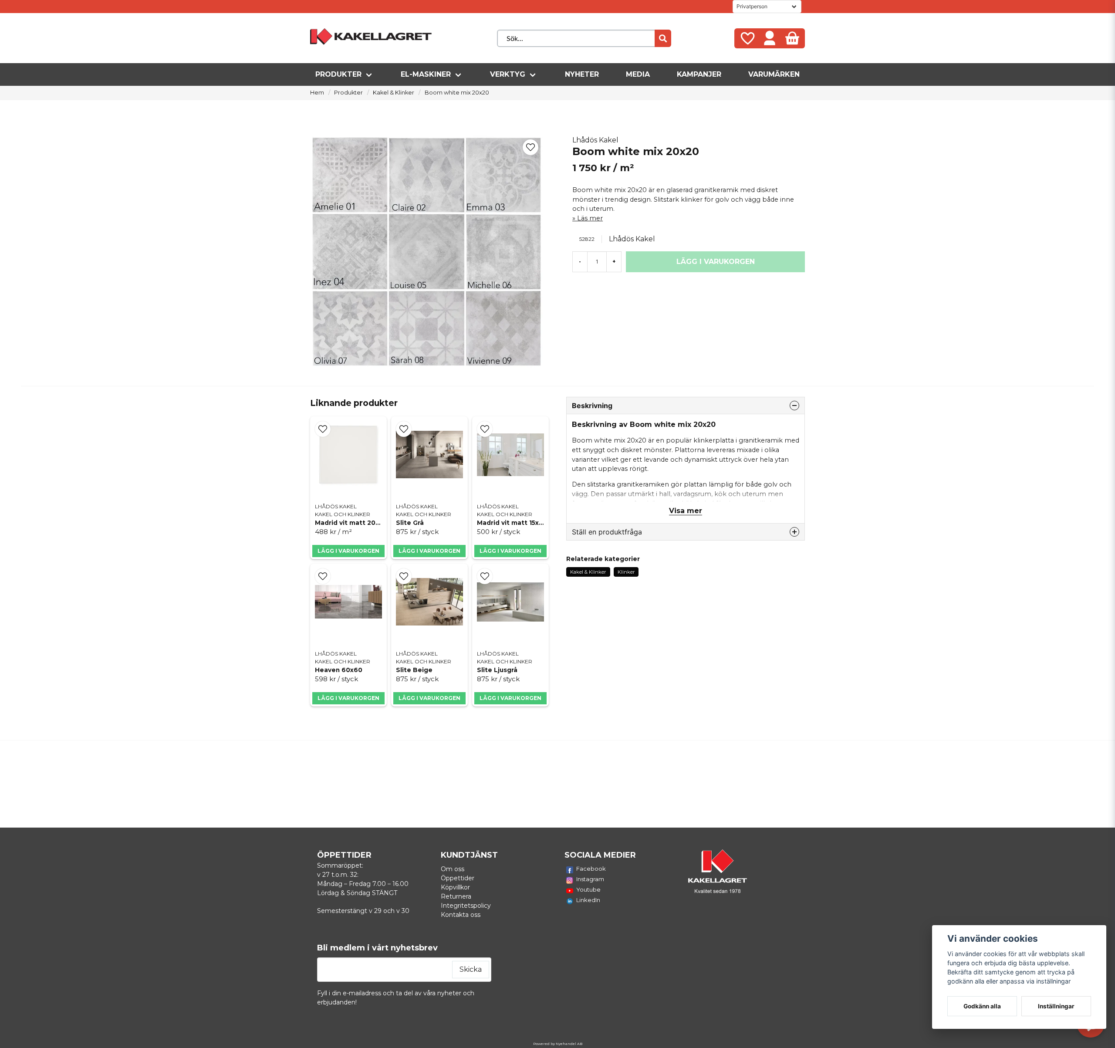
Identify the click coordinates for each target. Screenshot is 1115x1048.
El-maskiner (426, 74)
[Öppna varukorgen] (792, 38)
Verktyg (507, 74)
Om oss (452, 869)
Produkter (338, 74)
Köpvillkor (455, 887)
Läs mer (590, 218)
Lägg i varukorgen (348, 551)
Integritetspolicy (466, 905)
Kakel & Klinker (393, 92)
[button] (530, 147)
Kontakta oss (460, 915)
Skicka (471, 969)
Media (638, 74)
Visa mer (685, 511)
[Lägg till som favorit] (747, 38)
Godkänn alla (982, 1006)
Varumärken (774, 74)
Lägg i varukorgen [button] (429, 551)
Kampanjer (699, 74)
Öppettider (457, 878)
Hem (317, 92)
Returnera (456, 896)
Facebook (591, 868)
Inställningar (1056, 1006)
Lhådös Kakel (595, 140)
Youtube (588, 889)
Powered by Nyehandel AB (557, 1043)
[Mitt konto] (769, 38)
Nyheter (582, 74)
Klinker (626, 572)
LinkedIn (588, 899)
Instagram (590, 879)
